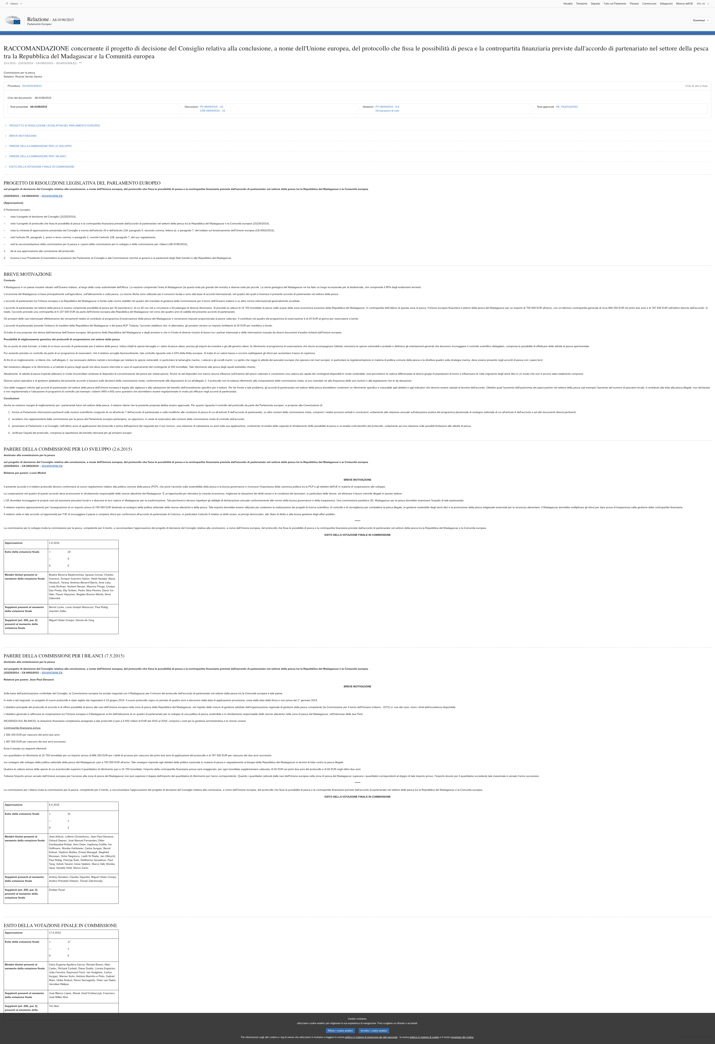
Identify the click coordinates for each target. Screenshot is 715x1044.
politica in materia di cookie (424, 1037)
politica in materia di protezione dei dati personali (371, 1037)
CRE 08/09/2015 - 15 (212, 110)
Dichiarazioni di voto (387, 110)
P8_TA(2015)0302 (567, 106)
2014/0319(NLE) (32, 85)
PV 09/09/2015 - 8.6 (387, 106)
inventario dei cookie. (462, 1037)
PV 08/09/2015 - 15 (211, 106)
